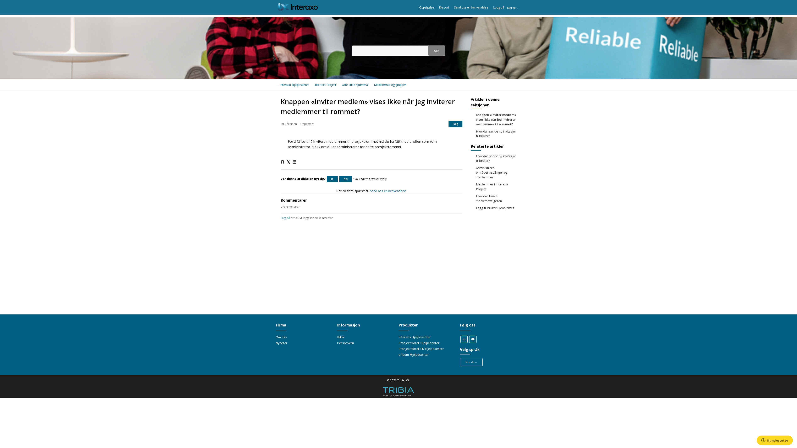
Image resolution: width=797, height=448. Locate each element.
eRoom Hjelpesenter (413, 354)
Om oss (281, 337)
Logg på (285, 218)
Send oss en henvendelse (471, 7)
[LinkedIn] (294, 162)
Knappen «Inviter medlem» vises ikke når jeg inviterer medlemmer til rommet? (496, 119)
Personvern (345, 343)
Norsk (511, 8)
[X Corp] (288, 162)
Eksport (444, 7)
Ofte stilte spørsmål (355, 85)
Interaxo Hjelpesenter (294, 85)
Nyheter (281, 343)
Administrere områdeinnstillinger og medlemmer (492, 172)
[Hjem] (298, 9)
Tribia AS (403, 380)
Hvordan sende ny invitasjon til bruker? (496, 133)
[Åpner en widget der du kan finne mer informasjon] (775, 441)
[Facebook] (282, 162)
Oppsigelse (426, 7)
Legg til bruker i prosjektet (495, 208)
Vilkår (341, 337)
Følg (455, 124)
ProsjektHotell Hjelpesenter (418, 343)
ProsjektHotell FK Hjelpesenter (421, 349)
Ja (332, 179)
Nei (346, 179)
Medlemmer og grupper (390, 85)
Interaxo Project (325, 85)
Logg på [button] (498, 7)
